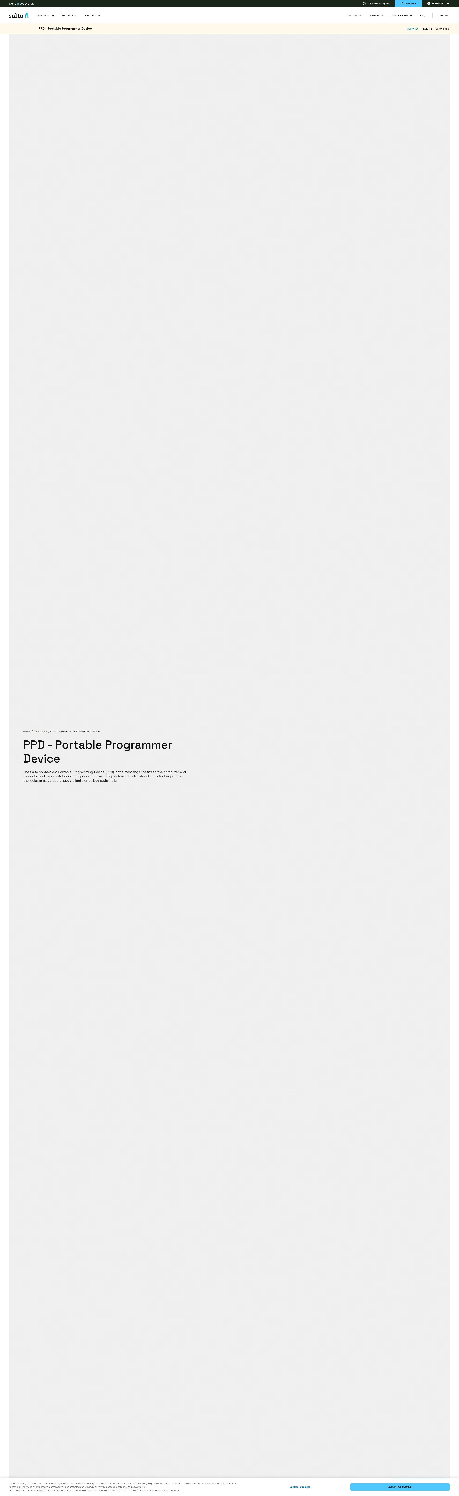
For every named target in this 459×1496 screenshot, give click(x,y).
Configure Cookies (300, 1487)
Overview (412, 28)
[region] (229, 1487)
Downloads (442, 28)
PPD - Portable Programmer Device (65, 28)
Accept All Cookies (399, 1487)
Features (426, 28)
